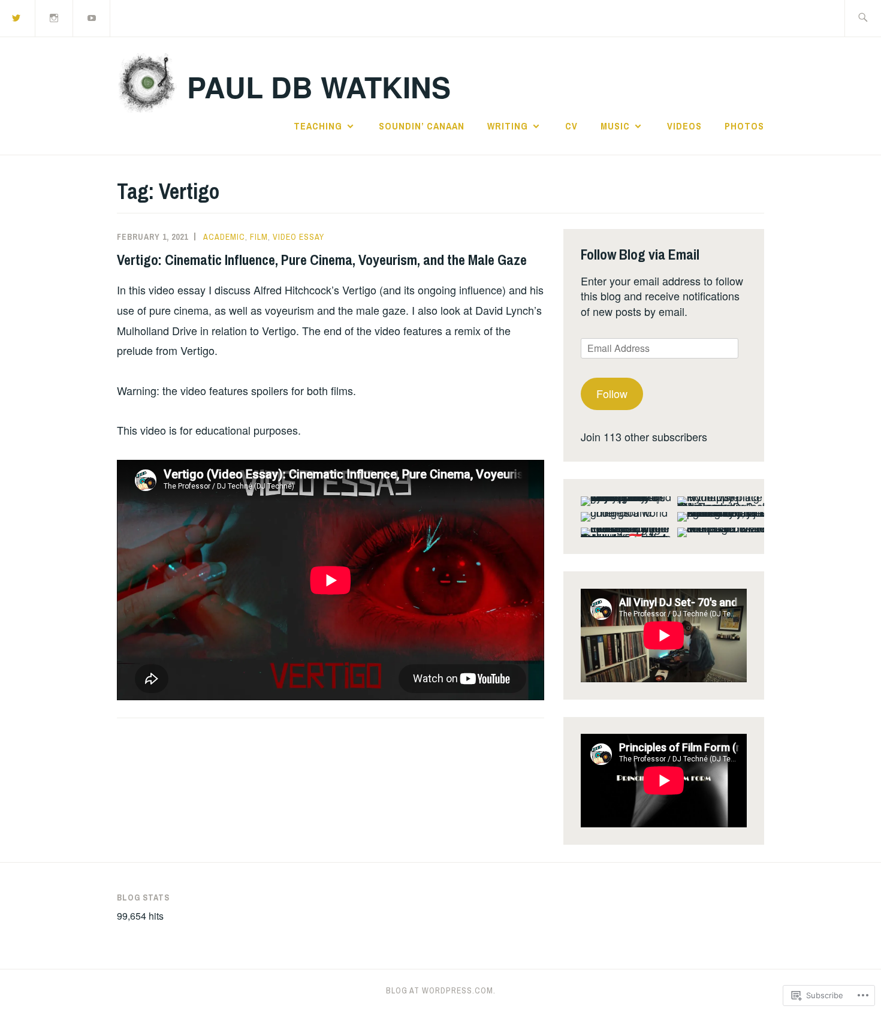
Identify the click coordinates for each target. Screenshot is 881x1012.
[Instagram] (54, 17)
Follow (611, 393)
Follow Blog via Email (640, 254)
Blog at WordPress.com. (441, 990)
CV (571, 125)
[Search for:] (862, 18)
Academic (224, 236)
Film (259, 236)
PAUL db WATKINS (319, 86)
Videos (684, 125)
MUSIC (615, 125)
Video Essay (298, 236)
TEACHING (318, 125)
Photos (744, 125)
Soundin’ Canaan (421, 125)
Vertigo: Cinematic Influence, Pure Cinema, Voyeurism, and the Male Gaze (322, 259)
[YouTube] (92, 17)
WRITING (507, 125)
